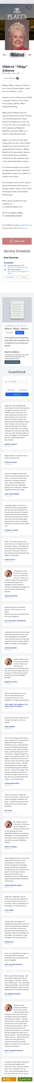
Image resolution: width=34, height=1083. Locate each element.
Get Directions (10, 277)
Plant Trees (24, 277)
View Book (9, 332)
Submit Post (17, 394)
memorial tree (25, 225)
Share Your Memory (12, 362)
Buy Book (20, 332)
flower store (24, 228)
